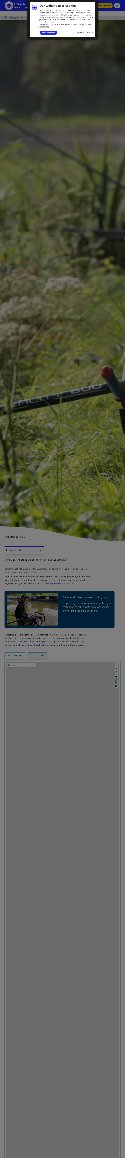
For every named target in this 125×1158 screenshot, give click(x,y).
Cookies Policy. (47, 22)
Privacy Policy (44, 27)
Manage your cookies (84, 32)
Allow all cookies (48, 33)
